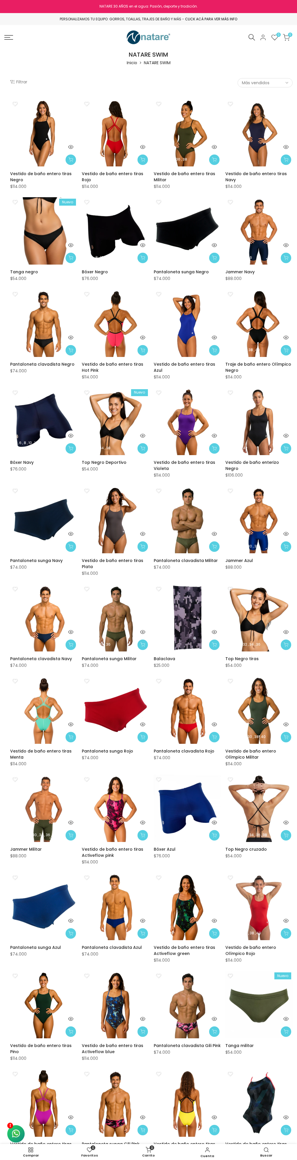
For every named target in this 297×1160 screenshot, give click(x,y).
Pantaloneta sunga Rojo (107, 751)
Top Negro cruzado (246, 849)
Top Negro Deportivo (104, 462)
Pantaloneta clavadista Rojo (184, 751)
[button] (15, 103)
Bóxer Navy (22, 462)
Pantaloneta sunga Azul (35, 947)
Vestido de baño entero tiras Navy (256, 177)
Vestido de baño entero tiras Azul (184, 367)
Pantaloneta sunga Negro (181, 272)
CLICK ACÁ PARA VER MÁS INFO (211, 19)
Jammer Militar (26, 849)
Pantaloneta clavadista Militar (186, 560)
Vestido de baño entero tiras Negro (41, 177)
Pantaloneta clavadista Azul (112, 947)
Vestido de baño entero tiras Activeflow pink (112, 852)
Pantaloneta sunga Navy (36, 560)
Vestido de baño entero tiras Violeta (184, 465)
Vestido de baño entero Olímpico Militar (250, 754)
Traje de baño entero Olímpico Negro (258, 367)
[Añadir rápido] (71, 160)
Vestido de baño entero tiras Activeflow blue (112, 1049)
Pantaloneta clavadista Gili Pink (187, 1045)
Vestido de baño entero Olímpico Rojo (250, 950)
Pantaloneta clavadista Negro (42, 364)
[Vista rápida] (71, 147)
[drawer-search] (252, 37)
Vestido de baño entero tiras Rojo (112, 177)
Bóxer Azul (164, 849)
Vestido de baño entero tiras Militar (184, 177)
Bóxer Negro (95, 272)
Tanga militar (239, 1045)
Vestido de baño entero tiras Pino (41, 1049)
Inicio (132, 63)
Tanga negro (24, 272)
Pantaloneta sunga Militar (109, 659)
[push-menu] (8, 37)
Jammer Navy (240, 272)
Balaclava (164, 659)
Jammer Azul (239, 560)
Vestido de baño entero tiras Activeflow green (184, 950)
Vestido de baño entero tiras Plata (112, 564)
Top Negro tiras (242, 659)
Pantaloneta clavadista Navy (41, 659)
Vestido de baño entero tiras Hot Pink (112, 367)
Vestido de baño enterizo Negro (252, 465)
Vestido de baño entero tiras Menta (41, 754)
